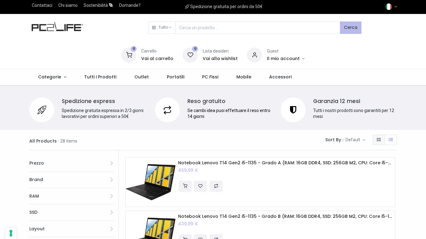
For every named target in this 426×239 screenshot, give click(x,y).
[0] (128, 54)
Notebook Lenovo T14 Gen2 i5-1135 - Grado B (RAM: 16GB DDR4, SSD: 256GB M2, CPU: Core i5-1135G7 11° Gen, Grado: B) (285, 216)
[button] (162, 27)
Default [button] (353, 139)
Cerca (350, 27)
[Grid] (379, 140)
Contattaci (42, 5)
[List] (391, 140)
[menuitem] (100, 77)
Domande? (130, 5)
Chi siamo (68, 5)
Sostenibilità (96, 5)
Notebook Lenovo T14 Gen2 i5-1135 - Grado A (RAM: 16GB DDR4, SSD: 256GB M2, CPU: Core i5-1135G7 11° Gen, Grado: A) (285, 163)
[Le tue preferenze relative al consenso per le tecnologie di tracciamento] (11, 233)
